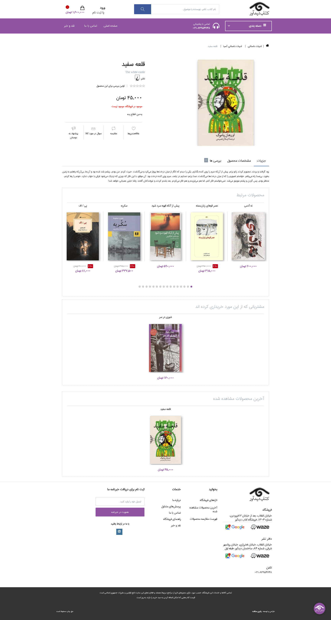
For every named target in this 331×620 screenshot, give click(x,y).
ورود (102, 8)
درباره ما (176, 500)
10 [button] (160, 287)
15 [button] (143, 287)
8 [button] (167, 287)
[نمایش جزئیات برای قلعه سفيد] (165, 440)
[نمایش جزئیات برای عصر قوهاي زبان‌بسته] (206, 236)
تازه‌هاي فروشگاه (208, 500)
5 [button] (178, 287)
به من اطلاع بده (134, 114)
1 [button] (191, 287)
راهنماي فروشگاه (172, 519)
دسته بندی (255, 26)
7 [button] (171, 287)
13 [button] (150, 287)
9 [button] (164, 287)
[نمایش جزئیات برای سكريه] (124, 236)
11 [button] (157, 287)
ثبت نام (97, 12)
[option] (226, 103)
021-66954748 (201, 28)
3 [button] (184, 287)
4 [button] (181, 287)
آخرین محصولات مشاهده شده (203, 509)
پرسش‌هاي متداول (171, 506)
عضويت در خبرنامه (120, 512)
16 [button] (140, 287)
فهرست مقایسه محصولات (203, 518)
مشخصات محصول (239, 161)
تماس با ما (90, 26)
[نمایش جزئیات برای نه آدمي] (248, 236)
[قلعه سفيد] (226, 103)
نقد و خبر (69, 26)
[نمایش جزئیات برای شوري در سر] (165, 348)
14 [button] (146, 287)
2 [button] (188, 287)
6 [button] (174, 287)
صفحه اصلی (110, 26)
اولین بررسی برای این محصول (110, 86)
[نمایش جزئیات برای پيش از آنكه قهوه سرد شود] (165, 236)
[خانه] (267, 46)
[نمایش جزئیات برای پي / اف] (82, 236)
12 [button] (153, 287)
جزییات (261, 161)
